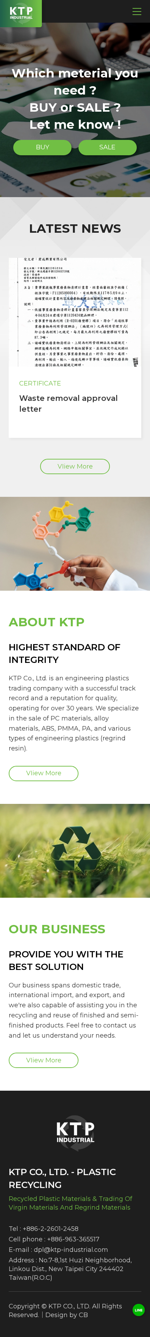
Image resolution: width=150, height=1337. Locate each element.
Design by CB (66, 1315)
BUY (42, 147)
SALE (107, 147)
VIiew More (75, 466)
